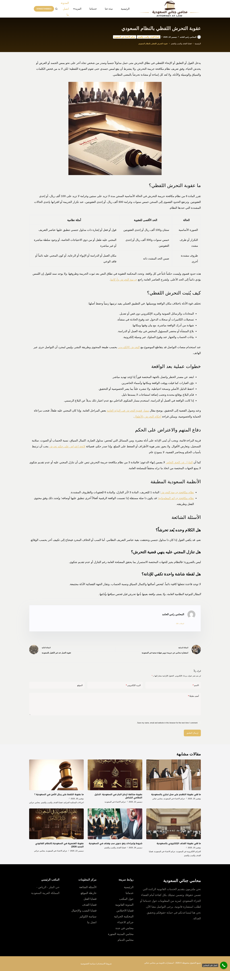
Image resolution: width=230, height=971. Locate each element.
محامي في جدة (125, 928)
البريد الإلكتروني (133, 685)
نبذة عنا (109, 8)
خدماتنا (93, 8)
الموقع (80, 685)
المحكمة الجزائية (124, 916)
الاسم (196, 685)
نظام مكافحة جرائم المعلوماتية (176, 498)
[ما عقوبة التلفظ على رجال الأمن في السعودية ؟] (56, 774)
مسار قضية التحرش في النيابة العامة (128, 410)
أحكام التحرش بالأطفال (147, 416)
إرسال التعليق (192, 733)
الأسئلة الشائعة (87, 887)
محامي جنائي (157, 799)
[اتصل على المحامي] (223, 965)
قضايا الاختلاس (125, 910)
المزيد (78, 8)
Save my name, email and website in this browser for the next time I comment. (167, 723)
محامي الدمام (126, 939)
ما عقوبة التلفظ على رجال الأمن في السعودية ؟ (59, 794)
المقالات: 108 (180, 623)
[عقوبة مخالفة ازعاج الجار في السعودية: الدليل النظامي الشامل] (115, 774)
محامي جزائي (34, 802)
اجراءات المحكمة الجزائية (74, 802)
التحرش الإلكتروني (129, 347)
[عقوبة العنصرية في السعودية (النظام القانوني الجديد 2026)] (56, 823)
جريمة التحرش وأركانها (123, 279)
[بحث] (56, 9)
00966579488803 (43, 9)
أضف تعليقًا (193, 696)
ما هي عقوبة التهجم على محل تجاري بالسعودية (176, 794)
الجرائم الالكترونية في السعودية (188, 851)
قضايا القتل (90, 898)
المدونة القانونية (124, 904)
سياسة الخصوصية (88, 963)
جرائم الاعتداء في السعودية (124, 37)
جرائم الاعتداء (125, 922)
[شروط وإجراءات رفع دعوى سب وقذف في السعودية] (115, 823)
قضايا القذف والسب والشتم (148, 37)
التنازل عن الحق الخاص (179, 462)
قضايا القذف (89, 904)
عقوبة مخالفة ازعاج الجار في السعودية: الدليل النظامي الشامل (118, 796)
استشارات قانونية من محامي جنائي (159, 963)
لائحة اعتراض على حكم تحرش (67, 446)
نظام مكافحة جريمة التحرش (177, 492)
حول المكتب (126, 898)
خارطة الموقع (88, 892)
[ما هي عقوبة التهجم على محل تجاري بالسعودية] (173, 774)
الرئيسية (125, 8)
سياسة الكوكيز (87, 916)
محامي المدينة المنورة (121, 933)
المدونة (65, 2)
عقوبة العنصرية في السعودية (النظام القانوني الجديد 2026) (59, 845)
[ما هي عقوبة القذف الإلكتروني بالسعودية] (173, 823)
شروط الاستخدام (104, 963)
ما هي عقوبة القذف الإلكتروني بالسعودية (179, 843)
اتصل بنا (66, 11)
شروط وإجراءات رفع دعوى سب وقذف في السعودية (115, 843)
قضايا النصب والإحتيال (83, 910)
